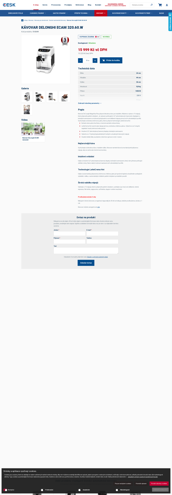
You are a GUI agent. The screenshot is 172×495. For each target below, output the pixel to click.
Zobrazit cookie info (160, 490)
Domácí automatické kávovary (57, 20)
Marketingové (124, 490)
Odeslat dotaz (86, 263)
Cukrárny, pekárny (37, 13)
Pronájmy (68, 5)
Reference (80, 5)
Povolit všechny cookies (159, 483)
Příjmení (57, 238)
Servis (45, 5)
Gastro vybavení (59, 13)
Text (55, 246)
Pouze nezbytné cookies (123, 483)
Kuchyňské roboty (119, 13)
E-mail (89, 230)
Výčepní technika (80, 13)
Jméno (56, 230)
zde (98, 207)
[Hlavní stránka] (9, 5)
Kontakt (98, 5)
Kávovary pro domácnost (41, 20)
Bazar (161, 13)
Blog (89, 5)
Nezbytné (11, 490)
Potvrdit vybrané (141, 483)
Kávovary (99, 13)
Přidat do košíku (113, 60)
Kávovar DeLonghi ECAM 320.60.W (77, 20)
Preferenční (49, 490)
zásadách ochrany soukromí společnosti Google (143, 477)
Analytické (86, 490)
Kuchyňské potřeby (142, 13)
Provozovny (56, 5)
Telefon (89, 238)
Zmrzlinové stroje (15, 13)
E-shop (36, 5)
